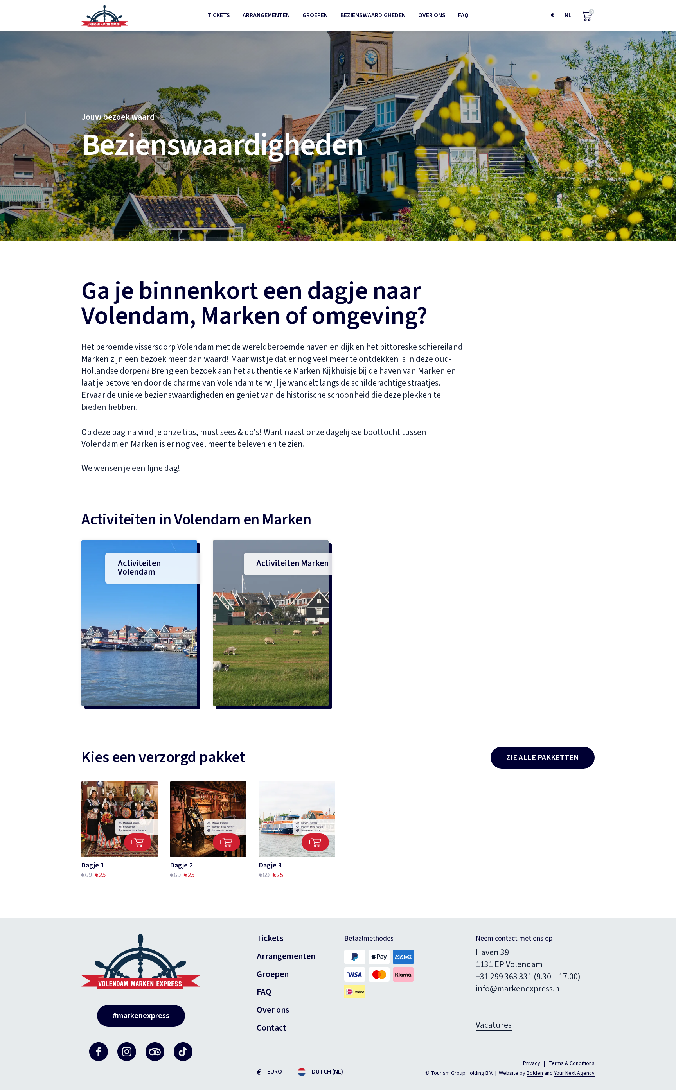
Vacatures (494, 1025)
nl (568, 15)
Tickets (218, 15)
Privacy (531, 1063)
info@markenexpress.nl (519, 988)
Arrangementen (266, 15)
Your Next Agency (574, 1073)
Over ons (432, 15)
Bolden (535, 1073)
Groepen (315, 15)
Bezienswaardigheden (373, 15)
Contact (271, 1028)
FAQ (463, 15)
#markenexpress (141, 1015)
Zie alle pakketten (542, 757)
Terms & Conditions (571, 1063)
